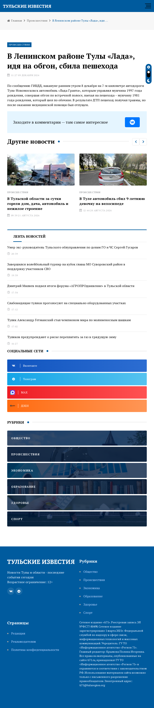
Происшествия (37, 20)
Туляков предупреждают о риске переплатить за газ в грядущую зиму (61, 337)
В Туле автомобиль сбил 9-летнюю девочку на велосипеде (112, 201)
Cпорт (87, 612)
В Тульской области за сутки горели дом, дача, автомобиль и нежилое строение (37, 203)
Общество (90, 571)
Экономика (91, 588)
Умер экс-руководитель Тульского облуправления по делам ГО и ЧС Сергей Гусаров (72, 247)
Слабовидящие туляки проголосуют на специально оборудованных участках (66, 303)
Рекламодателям (23, 641)
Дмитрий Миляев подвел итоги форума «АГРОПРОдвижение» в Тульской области (70, 286)
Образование (93, 596)
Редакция (18, 633)
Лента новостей (29, 236)
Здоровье (90, 604)
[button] (135, 141)
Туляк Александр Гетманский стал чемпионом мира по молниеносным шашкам (69, 320)
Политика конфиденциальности (35, 649)
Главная (16, 20)
